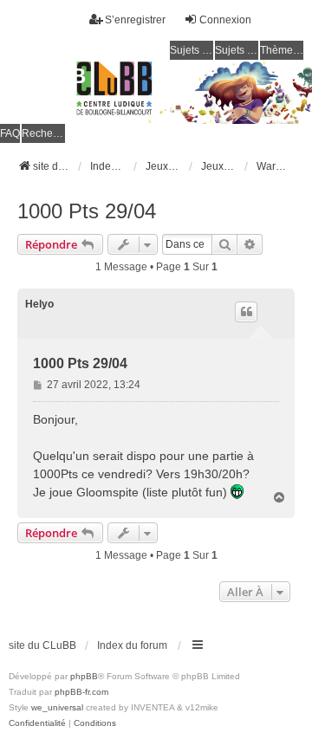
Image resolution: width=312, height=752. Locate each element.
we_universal (57, 707)
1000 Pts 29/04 (86, 211)
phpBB (84, 676)
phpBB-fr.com (81, 692)
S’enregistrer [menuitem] (135, 20)
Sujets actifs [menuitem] (236, 50)
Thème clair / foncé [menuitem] (281, 50)
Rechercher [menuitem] (43, 133)
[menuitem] (37, 723)
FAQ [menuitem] (10, 133)
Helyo (39, 304)
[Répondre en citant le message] (246, 311)
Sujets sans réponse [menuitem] (191, 50)
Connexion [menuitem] (225, 20)
